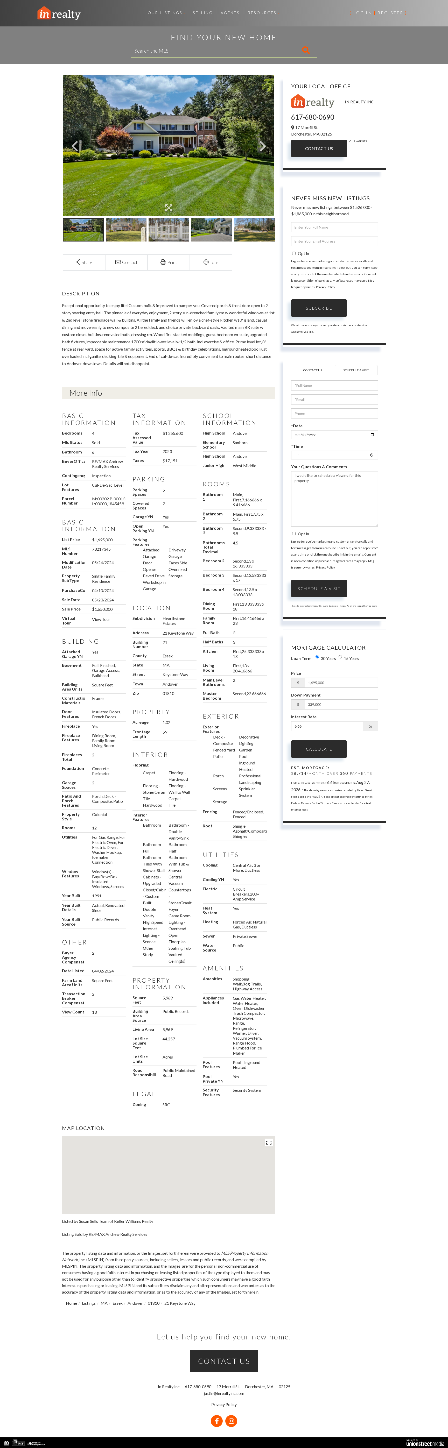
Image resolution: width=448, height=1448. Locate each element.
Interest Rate (304, 716)
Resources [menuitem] (262, 12)
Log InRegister (378, 12)
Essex (118, 1303)
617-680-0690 (312, 117)
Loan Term (301, 658)
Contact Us (319, 148)
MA (104, 1303)
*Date (297, 425)
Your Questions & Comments (319, 466)
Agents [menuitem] (230, 12)
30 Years (328, 658)
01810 (153, 1303)
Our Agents (358, 141)
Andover (135, 1303)
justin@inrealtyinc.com (224, 1393)
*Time (297, 446)
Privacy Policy (325, 287)
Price (296, 673)
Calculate (319, 749)
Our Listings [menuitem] (165, 12)
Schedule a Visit (356, 370)
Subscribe (319, 308)
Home (71, 1303)
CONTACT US (224, 1361)
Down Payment (306, 694)
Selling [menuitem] (203, 12)
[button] (284, 50)
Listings (89, 1303)
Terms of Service (363, 606)
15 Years (351, 658)
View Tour (101, 619)
